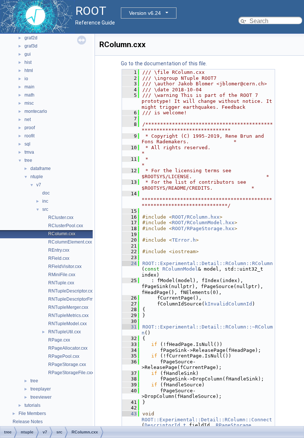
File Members (32, 413)
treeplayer (40, 389)
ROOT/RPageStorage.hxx (203, 228)
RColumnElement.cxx (70, 242)
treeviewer (41, 397)
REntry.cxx (58, 250)
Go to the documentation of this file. (164, 63)
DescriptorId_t (165, 425)
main (29, 86)
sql (27, 144)
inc (45, 201)
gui (27, 54)
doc (46, 193)
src (45, 209)
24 (129, 263)
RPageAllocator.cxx (67, 348)
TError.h (184, 240)
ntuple (36, 176)
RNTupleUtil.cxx (64, 331)
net (27, 119)
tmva (29, 152)
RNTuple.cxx (61, 282)
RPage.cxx (59, 340)
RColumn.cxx (61, 233)
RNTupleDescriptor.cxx (71, 291)
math (29, 95)
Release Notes (28, 421)
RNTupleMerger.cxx (68, 307)
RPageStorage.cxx (67, 364)
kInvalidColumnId (228, 304)
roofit (29, 135)
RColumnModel (180, 269)
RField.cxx (58, 258)
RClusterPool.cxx (65, 225)
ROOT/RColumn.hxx (195, 217)
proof (29, 127)
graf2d (30, 37)
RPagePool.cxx (63, 356)
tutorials (32, 405)
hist (28, 62)
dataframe (40, 168)
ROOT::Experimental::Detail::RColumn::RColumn (207, 263)
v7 (38, 184)
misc (29, 103)
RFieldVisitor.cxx (65, 266)
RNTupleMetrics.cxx (68, 315)
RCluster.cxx (60, 217)
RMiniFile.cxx (61, 274)
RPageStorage (233, 425)
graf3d (30, 46)
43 (129, 413)
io (26, 78)
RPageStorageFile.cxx (70, 372)
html (28, 70)
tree (28, 160)
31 (129, 327)
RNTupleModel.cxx (67, 323)
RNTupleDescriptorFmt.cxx (75, 299)
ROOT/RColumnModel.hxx (203, 222)
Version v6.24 (145, 13)
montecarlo (35, 111)
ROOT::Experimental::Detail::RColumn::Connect (207, 419)
